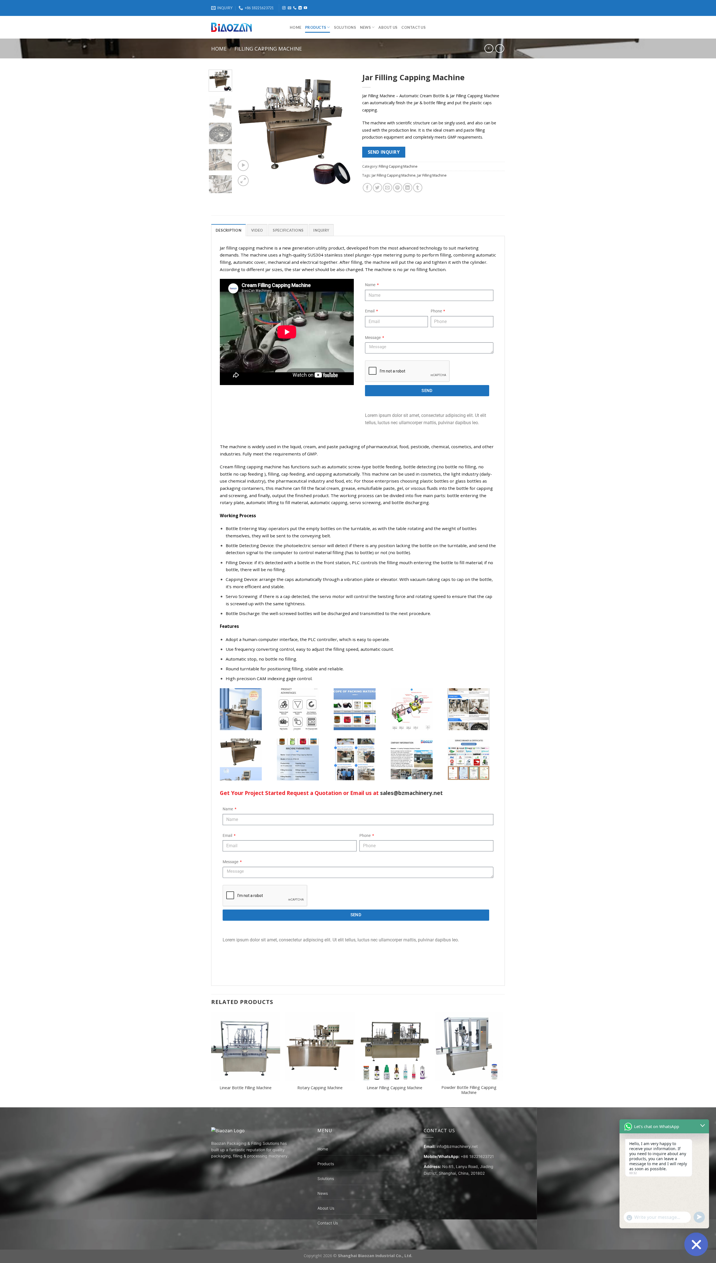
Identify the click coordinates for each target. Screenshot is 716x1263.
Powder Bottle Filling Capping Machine (468, 1090)
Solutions (345, 27)
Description (228, 230)
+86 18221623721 (477, 1156)
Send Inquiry (384, 152)
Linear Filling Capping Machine (394, 1087)
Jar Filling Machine (432, 175)
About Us (387, 27)
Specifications (288, 230)
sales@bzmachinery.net (411, 793)
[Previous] (245, 128)
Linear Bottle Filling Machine (246, 1087)
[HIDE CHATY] (696, 1244)
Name (370, 284)
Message (373, 337)
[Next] (345, 128)
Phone (437, 311)
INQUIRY (321, 230)
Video (257, 230)
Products (315, 27)
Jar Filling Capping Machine (394, 175)
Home (295, 27)
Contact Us (413, 27)
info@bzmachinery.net (457, 1146)
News (365, 27)
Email (370, 311)
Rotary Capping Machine (320, 1087)
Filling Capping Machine (268, 48)
